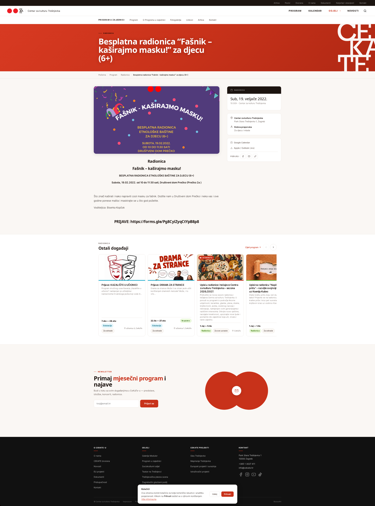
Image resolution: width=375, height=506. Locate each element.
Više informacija (148, 499)
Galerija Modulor (149, 456)
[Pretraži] (365, 11)
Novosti (353, 10)
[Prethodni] (266, 247)
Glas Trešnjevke (198, 456)
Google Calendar (242, 142)
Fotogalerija (175, 20)
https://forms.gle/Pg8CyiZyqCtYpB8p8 (164, 221)
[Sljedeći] (273, 247)
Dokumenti (326, 3)
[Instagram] (247, 474)
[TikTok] (260, 474)
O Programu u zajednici (154, 20)
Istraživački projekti (199, 471)
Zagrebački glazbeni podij (154, 482)
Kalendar (315, 10)
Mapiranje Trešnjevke (200, 461)
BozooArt (277, 501)
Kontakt (362, 3)
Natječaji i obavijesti (345, 3)
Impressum (127, 501)
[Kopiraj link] (255, 156)
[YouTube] (254, 474)
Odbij (214, 494)
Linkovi (189, 20)
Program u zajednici (151, 461)
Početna (102, 75)
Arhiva (276, 3)
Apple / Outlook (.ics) (244, 148)
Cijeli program (251, 247)
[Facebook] (243, 156)
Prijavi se (149, 403)
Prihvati (227, 494)
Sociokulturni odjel (151, 466)
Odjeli (333, 10)
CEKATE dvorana (102, 461)
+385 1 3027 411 (247, 464)
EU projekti (99, 471)
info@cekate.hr (246, 468)
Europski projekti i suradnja (203, 466)
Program (295, 10)
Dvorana (299, 3)
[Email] (249, 156)
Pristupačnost (100, 482)
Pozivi (287, 3)
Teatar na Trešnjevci (151, 471)
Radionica (125, 75)
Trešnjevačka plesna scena (155, 477)
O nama (311, 3)
